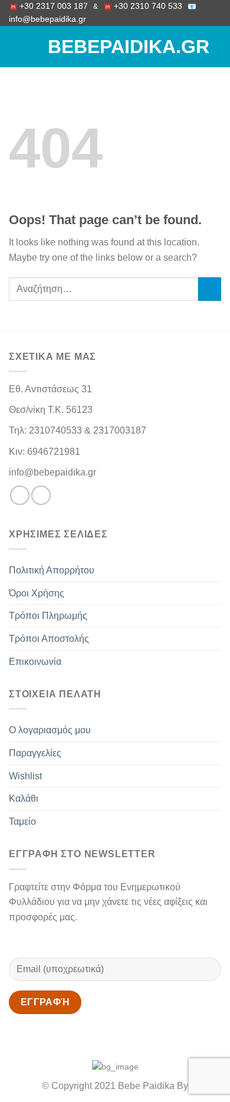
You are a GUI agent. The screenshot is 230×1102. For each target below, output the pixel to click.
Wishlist (25, 776)
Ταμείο (22, 821)
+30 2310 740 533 (148, 6)
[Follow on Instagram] (41, 495)
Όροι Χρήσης (36, 593)
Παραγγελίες (35, 753)
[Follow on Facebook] (19, 495)
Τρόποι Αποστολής (49, 639)
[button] (16, 46)
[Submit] (209, 288)
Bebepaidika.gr (115, 46)
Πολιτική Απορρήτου (51, 570)
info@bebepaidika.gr (50, 19)
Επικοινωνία (35, 662)
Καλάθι (23, 798)
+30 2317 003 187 (53, 6)
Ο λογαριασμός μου (50, 730)
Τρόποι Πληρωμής (48, 616)
